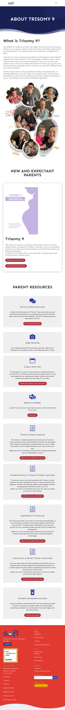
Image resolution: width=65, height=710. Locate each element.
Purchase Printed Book (16, 266)
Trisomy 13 (6, 680)
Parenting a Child (8, 696)
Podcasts (36, 654)
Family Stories (38, 651)
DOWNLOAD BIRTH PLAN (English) (32, 383)
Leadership (37, 634)
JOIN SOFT (32, 415)
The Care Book (7, 673)
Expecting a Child (8, 692)
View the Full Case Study (33, 496)
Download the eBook (15, 260)
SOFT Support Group (32, 323)
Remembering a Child (9, 700)
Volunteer (37, 641)
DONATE (8, 644)
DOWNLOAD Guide (32, 615)
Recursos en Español (9, 671)
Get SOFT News (41, 685)
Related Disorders (8, 688)
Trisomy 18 (6, 676)
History (36, 632)
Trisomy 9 (6, 684)
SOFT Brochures (39, 637)
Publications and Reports (10, 668)
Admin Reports (38, 660)
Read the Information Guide (32, 458)
